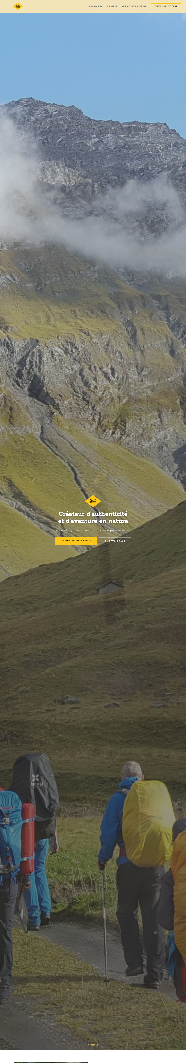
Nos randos (95, 6)
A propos (112, 6)
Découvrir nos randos (76, 541)
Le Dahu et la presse (134, 6)
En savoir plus (115, 541)
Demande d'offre (166, 6)
